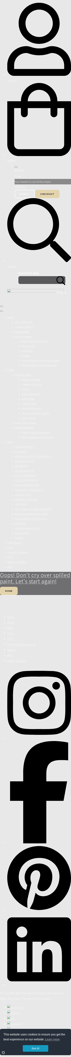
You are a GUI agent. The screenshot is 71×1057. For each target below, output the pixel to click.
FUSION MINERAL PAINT (28, 485)
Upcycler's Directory (17, 552)
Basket (24, 194)
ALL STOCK (21, 451)
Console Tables (29, 403)
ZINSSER (19, 538)
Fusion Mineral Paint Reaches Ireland (40, 360)
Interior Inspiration (24, 427)
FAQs (10, 557)
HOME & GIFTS (23, 494)
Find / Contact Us (23, 322)
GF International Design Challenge (39, 365)
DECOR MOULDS (24, 470)
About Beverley (22, 331)
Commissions (29, 418)
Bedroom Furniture (31, 379)
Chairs (25, 389)
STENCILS (20, 523)
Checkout (47, 194)
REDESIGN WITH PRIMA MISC (31, 518)
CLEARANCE (21, 466)
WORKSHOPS (22, 533)
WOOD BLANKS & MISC (28, 528)
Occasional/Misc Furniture (35, 413)
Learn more (52, 1039)
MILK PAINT (21, 504)
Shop (9, 442)
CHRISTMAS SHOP (24, 461)
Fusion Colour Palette (25, 422)
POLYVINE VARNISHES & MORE (31, 514)
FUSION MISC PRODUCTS (29, 490)
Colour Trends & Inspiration (36, 432)
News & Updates (23, 336)
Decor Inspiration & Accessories (38, 437)
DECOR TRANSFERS (25, 475)
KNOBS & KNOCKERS (26, 499)
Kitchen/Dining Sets (32, 408)
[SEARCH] (61, 280)
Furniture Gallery (23, 375)
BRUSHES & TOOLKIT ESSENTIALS (33, 456)
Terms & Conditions (17, 561)
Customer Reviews (24, 326)
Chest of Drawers (31, 394)
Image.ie (26, 355)
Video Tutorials (14, 542)
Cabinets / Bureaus (32, 384)
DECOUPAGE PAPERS (26, 480)
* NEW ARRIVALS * (24, 446)
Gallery (11, 370)
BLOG (10, 547)
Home (10, 317)
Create (45, 998)
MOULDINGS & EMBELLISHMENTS (33, 509)
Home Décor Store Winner (35, 341)
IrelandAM (27, 350)
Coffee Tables (28, 398)
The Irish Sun (28, 346)
